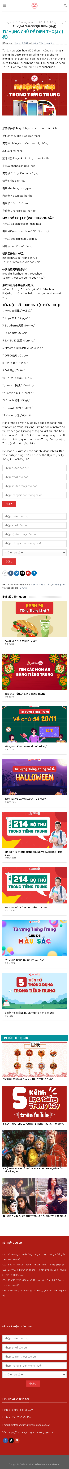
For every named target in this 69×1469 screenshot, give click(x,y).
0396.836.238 (24, 1417)
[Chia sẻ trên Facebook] (10, 573)
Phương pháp (26, 22)
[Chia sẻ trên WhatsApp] (5, 573)
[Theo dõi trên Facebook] (5, 1440)
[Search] (65, 5)
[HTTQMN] (34, 5)
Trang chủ (8, 22)
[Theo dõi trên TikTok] (11, 1440)
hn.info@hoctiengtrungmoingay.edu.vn (29, 1425)
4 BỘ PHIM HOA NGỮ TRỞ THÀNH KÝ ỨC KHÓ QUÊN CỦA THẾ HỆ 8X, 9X (33, 1170)
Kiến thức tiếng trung (51, 22)
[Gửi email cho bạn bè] (22, 573)
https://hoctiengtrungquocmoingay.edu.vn (31, 1432)
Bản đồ (16, 1259)
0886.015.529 (26, 1410)
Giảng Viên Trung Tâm (43, 43)
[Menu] (4, 6)
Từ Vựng (23, 588)
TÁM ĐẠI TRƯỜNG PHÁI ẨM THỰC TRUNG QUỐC (28, 1079)
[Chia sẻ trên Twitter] (16, 573)
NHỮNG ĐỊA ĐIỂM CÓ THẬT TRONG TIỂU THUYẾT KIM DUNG (34, 1216)
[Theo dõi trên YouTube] (17, 1440)
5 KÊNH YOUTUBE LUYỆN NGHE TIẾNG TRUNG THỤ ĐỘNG (33, 1123)
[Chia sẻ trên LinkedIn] (34, 573)
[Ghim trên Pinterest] (28, 573)
